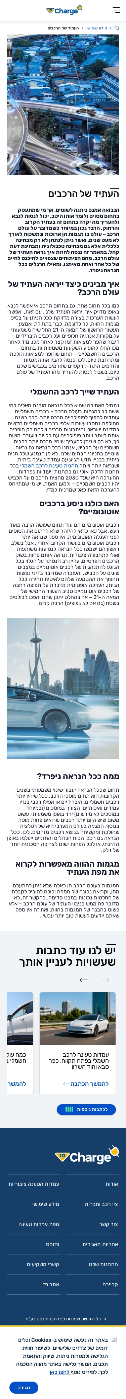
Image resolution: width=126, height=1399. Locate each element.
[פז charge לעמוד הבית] (63, 1157)
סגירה (23, 1387)
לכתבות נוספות (92, 1109)
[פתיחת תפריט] (116, 10)
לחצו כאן (60, 1372)
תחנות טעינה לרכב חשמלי (49, 465)
